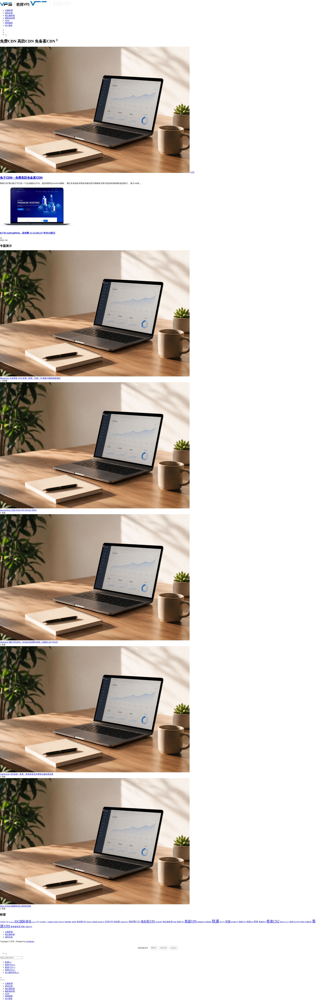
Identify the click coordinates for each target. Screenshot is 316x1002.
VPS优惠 (42, 922)
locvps (34, 922)
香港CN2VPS (294, 922)
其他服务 (9, 23)
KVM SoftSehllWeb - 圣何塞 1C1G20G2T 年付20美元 (27, 233)
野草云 (153, 948)
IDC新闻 (8, 25)
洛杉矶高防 (159, 922)
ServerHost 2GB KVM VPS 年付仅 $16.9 (18, 510)
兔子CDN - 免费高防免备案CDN (21, 177)
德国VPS (89, 922)
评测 (227, 921)
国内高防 (68, 922)
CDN (7, 20)
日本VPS (109, 921)
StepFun (173, 948)
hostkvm (11, 922)
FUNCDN (163, 948)
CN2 (7, 922)
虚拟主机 (9, 13)
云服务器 (9, 10)
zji (46, 922)
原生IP (56, 922)
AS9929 (2, 922)
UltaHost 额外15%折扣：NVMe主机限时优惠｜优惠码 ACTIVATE (29, 642)
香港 (256, 921)
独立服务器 (10, 15)
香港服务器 (15, 927)
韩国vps (250, 922)
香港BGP (262, 922)
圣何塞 (74, 922)
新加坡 (94, 922)
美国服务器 (201, 922)
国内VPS (61, 922)
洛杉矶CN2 (134, 921)
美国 (174, 922)
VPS (37, 922)
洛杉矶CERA (124, 922)
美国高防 (208, 922)
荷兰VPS (222, 922)
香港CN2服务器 (306, 922)
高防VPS (28, 927)
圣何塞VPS (81, 922)
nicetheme (30, 941)
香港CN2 (272, 921)
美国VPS (190, 921)
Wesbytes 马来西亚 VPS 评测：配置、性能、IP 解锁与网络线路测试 (30, 378)
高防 (23, 927)
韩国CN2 (242, 922)
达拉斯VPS (234, 922)
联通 (215, 921)
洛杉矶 (117, 921)
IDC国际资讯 (22, 921)
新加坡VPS (101, 922)
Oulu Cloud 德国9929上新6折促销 (15, 906)
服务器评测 (10, 18)
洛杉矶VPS (148, 921)
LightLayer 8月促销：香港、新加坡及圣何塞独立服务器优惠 (26, 774)
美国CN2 (180, 922)
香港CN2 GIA (284, 922)
